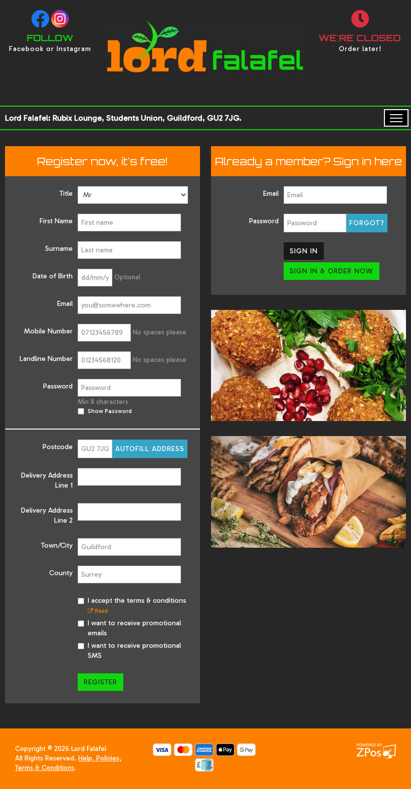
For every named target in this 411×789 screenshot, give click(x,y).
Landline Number (46, 358)
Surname (59, 248)
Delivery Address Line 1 (47, 480)
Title (66, 193)
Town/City (57, 545)
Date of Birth (53, 276)
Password (58, 386)
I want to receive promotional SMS (134, 650)
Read (100, 611)
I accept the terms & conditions (137, 605)
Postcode (58, 447)
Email (65, 303)
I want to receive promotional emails (134, 628)
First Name (56, 221)
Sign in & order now (331, 271)
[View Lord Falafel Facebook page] (40, 19)
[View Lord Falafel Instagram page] (60, 19)
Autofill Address (149, 449)
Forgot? (366, 223)
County (61, 573)
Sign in (304, 251)
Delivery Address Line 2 (47, 515)
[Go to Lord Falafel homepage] (205, 81)
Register (100, 682)
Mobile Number (48, 331)
